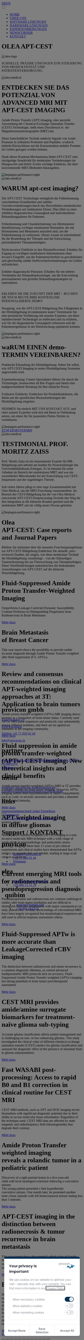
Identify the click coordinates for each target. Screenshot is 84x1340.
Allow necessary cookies (29, 1299)
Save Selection (42, 1330)
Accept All (67, 1330)
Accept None (16, 1330)
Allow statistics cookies (27, 1306)
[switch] (69, 1299)
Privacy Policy (55, 1288)
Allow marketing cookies (28, 1312)
